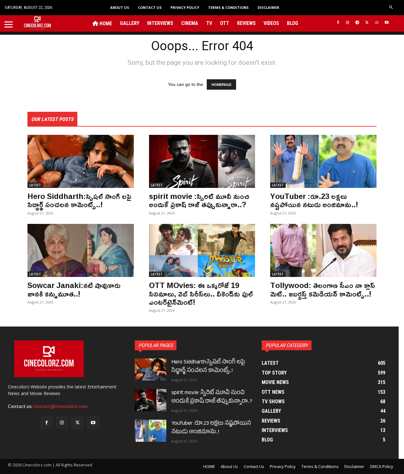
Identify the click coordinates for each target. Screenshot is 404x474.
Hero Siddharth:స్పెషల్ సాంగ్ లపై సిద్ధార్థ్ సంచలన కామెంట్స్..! (79, 200)
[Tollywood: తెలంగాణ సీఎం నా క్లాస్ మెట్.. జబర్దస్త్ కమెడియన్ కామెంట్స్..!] (323, 250)
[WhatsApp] (376, 23)
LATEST (35, 185)
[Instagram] (347, 23)
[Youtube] (386, 23)
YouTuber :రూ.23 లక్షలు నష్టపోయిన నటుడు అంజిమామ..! (314, 200)
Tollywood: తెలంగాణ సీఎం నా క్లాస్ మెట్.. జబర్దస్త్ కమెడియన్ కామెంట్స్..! (322, 289)
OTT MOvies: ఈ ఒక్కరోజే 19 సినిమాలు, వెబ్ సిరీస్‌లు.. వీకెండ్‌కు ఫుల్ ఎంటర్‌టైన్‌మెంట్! (201, 293)
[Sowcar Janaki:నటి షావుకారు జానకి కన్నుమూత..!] (80, 250)
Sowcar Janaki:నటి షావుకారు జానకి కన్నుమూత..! (74, 289)
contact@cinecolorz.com (60, 406)
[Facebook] (338, 23)
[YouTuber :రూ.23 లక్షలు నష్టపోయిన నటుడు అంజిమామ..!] (323, 161)
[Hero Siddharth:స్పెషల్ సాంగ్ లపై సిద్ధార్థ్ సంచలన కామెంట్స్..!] (80, 161)
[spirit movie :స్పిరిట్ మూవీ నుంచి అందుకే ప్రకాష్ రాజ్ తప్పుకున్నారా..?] (202, 161)
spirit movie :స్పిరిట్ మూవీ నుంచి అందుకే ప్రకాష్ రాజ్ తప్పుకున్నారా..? (199, 200)
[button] (391, 7)
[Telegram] (357, 23)
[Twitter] (367, 23)
